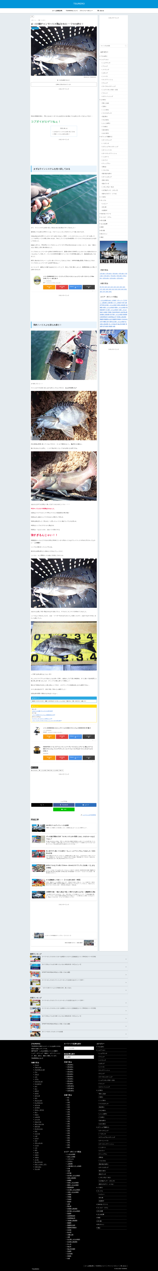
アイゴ (37, 1065)
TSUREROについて (37, 1058)
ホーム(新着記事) (89, 1266)
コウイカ (37, 1105)
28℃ (107, 291)
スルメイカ (38, 1122)
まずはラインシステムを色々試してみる (64, 131)
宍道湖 (114, 312)
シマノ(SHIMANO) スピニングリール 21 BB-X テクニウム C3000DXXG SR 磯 (66, 728)
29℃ (110, 291)
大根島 (105, 312)
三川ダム (70, 1161)
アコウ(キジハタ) (40, 1069)
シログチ (37, 1117)
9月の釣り (70, 1083)
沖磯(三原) (106, 321)
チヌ (36, 1131)
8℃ (101, 287)
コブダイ (37, 1107)
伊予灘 (102, 305)
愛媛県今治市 (108, 319)
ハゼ (36, 1136)
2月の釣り (109, 273)
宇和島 (109, 312)
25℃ (125, 289)
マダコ (37, 1157)
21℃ (113, 289)
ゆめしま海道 (112, 300)
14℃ (117, 287)
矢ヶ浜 (111, 324)
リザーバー (119, 300)
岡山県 (125, 312)
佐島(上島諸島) (121, 305)
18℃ (104, 289)
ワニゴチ (37, 1169)
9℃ (103, 287)
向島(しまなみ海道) (108, 307)
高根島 (110, 326)
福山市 (115, 324)
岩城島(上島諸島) (105, 314)
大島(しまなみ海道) (73, 1192)
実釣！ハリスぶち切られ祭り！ (62, 134)
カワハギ (37, 1096)
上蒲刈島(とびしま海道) (114, 302)
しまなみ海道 (43, 770)
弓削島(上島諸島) (121, 317)
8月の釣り (120, 276)
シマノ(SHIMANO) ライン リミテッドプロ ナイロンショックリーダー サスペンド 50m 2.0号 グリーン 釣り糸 (68, 277)
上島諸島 (104, 302)
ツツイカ (37, 1133)
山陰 (121, 312)
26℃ (101, 291)
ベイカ (37, 1145)
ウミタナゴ (38, 1084)
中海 (122, 302)
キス (36, 1098)
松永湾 (69, 1232)
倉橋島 (69, 1180)
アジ (36, 1072)
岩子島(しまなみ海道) (116, 314)
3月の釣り (115, 273)
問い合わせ (123, 1266)
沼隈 (110, 321)
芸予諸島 (105, 326)
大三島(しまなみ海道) (111, 310)
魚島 (114, 326)
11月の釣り (113, 278)
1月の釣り (103, 273)
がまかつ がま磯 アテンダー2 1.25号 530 (42, 711)
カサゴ (37, 1091)
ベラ (36, 1148)
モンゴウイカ (39, 1162)
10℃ (105, 287)
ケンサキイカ (39, 1103)
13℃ (114, 287)
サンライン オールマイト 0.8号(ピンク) (41, 718)
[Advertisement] (64, 101)
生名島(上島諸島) (72, 1241)
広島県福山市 (112, 317)
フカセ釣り (35, 767)
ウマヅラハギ (39, 1081)
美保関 (69, 1251)
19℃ (107, 289)
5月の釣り (70, 1074)
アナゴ (37, 1074)
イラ (36, 1077)
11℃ (108, 287)
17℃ (101, 289)
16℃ (124, 287)
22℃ (116, 289)
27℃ (104, 291)
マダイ (37, 1155)
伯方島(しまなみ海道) (110, 305)
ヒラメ (37, 1138)
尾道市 (118, 312)
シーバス (37, 1119)
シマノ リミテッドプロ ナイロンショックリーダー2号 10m (46, 720)
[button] (125, 46)
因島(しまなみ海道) (120, 307)
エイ (36, 1086)
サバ (36, 1112)
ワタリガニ (38, 1167)
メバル (37, 1159)
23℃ (119, 289)
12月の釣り (35, 770)
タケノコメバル (39, 1124)
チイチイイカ (39, 1129)
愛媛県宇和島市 (117, 319)
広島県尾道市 (104, 317)
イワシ (37, 1079)
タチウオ (37, 1126)
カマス (37, 1093)
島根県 (125, 314)
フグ (36, 1140)
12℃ (111, 287)
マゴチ (37, 1152)
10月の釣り (106, 278)
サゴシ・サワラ (39, 1110)
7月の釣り (113, 276)
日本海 (124, 319)
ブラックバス (39, 1143)
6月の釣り (107, 276)
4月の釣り (122, 273)
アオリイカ (38, 1067)
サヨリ (37, 1114)
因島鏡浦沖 (70, 1187)
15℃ (62, 770)
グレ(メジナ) (38, 1100)
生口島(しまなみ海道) (53, 770)
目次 (61, 128)
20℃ (110, 289)
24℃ (122, 289)
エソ (36, 1088)
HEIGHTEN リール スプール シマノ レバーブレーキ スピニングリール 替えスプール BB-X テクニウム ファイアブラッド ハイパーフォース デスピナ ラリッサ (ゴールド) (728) (68, 749)
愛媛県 (102, 319)
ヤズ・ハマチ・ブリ (40, 1164)
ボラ (36, 1150)
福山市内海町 (121, 324)
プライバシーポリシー (113, 1266)
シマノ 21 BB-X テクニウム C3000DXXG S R (43, 715)
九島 (125, 302)
